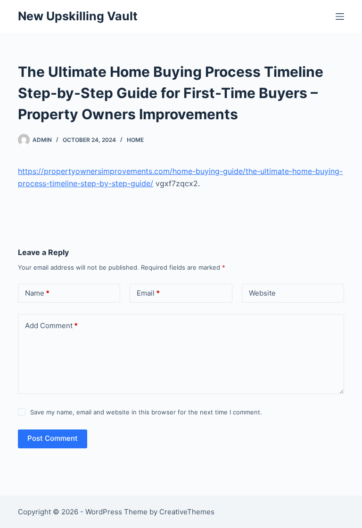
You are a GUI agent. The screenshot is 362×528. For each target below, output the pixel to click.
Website (262, 293)
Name (37, 293)
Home (135, 139)
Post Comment (52, 438)
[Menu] (340, 16)
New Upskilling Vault (78, 16)
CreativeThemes (186, 511)
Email (148, 293)
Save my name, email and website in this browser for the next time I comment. (146, 412)
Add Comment (51, 325)
